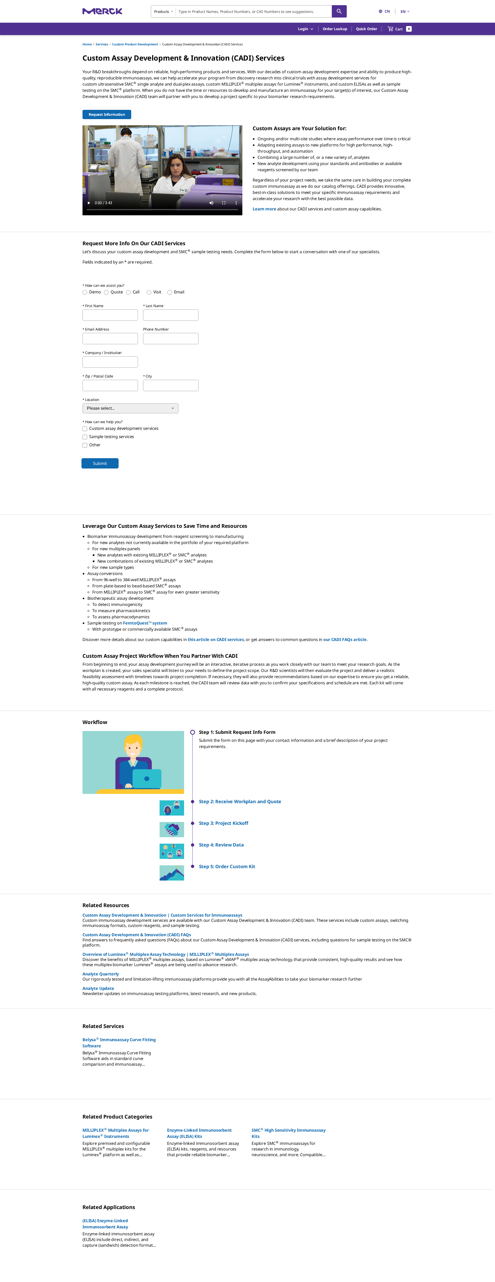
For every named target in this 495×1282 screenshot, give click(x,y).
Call (136, 292)
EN (403, 11)
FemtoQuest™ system (145, 623)
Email (179, 292)
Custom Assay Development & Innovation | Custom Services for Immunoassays (162, 915)
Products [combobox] (161, 11)
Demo (95, 292)
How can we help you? (103, 421)
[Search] (339, 11)
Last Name (155, 305)
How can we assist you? (104, 285)
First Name (94, 305)
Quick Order (366, 28)
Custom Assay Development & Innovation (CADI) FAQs (136, 934)
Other (95, 445)
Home (87, 44)
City (149, 376)
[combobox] (249, 11)
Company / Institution (103, 352)
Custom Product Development (135, 44)
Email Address (97, 329)
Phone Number (156, 329)
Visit (157, 292)
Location (92, 399)
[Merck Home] (102, 11)
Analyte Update (98, 988)
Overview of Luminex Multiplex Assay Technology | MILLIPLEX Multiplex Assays (165, 954)
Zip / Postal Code (99, 376)
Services (102, 44)
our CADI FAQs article (345, 639)
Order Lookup (335, 28)
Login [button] (303, 28)
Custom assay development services (124, 428)
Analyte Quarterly (100, 973)
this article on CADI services (216, 639)
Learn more (264, 209)
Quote (117, 292)
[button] (305, 801)
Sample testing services (111, 436)
